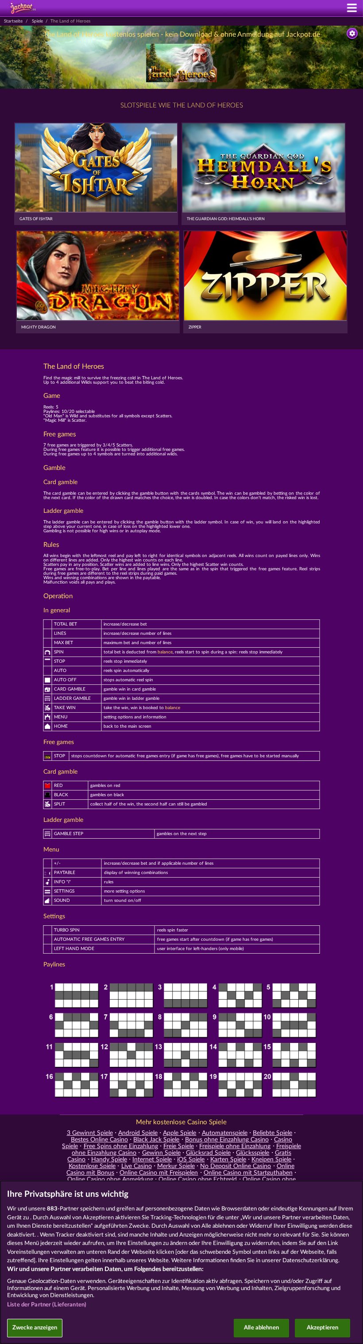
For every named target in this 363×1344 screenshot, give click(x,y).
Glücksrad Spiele (208, 1153)
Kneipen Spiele (271, 1160)
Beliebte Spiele (272, 1133)
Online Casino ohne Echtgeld (197, 1179)
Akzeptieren (322, 1328)
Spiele (37, 21)
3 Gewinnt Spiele (90, 1133)
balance (165, 652)
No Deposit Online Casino (235, 1166)
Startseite (13, 21)
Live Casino (136, 1166)
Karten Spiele (228, 1160)
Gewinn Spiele (161, 1153)
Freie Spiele (178, 1146)
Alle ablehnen (261, 1328)
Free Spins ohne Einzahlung (121, 1146)
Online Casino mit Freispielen (159, 1173)
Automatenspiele (224, 1133)
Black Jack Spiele (156, 1140)
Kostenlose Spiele (92, 1166)
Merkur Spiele (176, 1166)
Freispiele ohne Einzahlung (234, 1146)
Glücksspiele (252, 1153)
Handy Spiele (109, 1160)
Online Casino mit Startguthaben (248, 1173)
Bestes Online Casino (99, 1140)
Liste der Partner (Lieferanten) (46, 1305)
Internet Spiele (152, 1160)
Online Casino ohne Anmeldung (110, 1179)
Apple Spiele (179, 1133)
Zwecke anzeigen (34, 1328)
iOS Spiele (191, 1160)
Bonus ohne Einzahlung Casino (227, 1140)
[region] (181, 1262)
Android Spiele (138, 1133)
